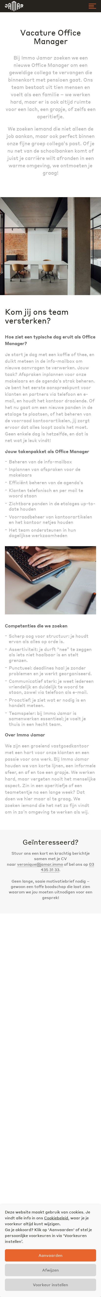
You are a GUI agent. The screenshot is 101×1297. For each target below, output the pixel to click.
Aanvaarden (50, 1255)
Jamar (14, 6)
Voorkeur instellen (50, 1284)
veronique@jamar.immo (40, 864)
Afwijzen (50, 1270)
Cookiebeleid (56, 1217)
